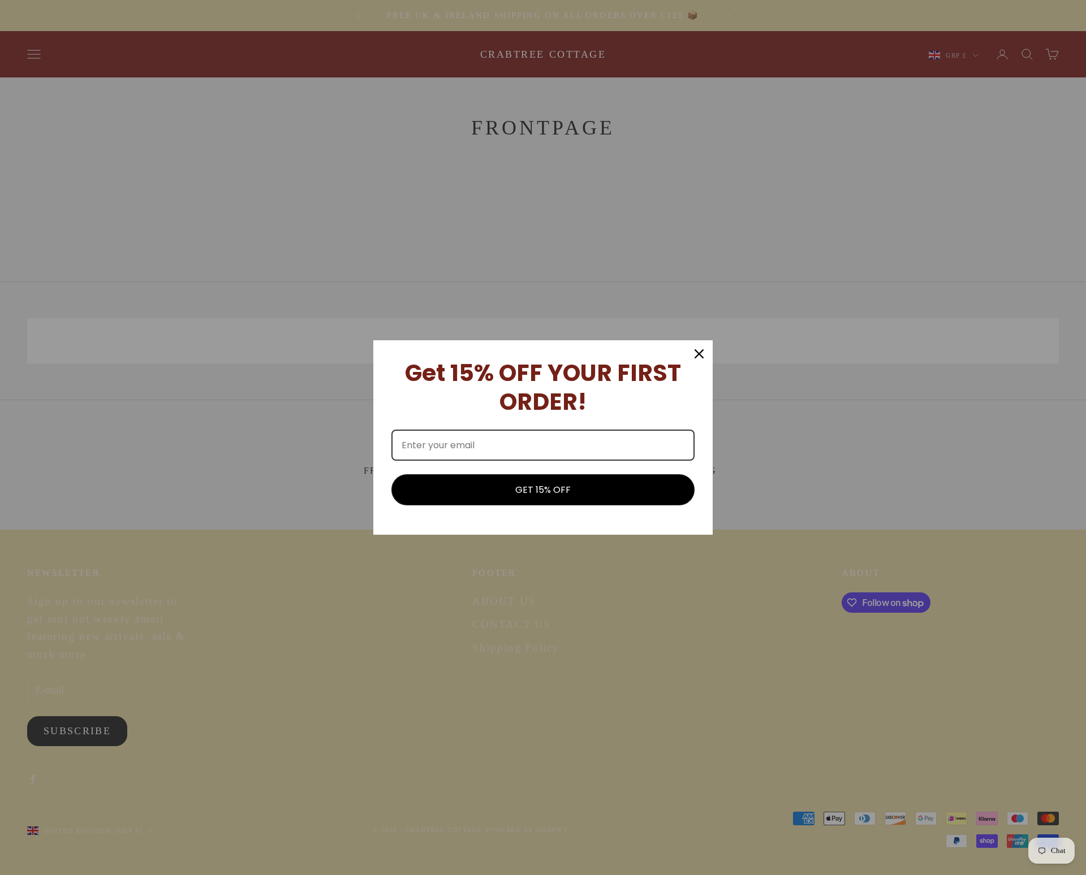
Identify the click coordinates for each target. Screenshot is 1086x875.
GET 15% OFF (543, 489)
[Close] (699, 353)
